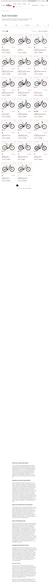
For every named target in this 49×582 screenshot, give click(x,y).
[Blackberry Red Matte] (2, 132)
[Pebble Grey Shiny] (18, 175)
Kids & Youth (27, 25)
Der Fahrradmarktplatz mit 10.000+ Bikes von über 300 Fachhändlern (11, 0)
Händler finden (43, 0)
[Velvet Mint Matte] (36, 47)
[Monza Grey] (2, 68)
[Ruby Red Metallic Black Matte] (3, 90)
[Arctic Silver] (2, 90)
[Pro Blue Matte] (34, 154)
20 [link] (29, 185)
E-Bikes (5, 25)
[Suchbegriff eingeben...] (13, 6)
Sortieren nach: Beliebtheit (42, 31)
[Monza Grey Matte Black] (18, 154)
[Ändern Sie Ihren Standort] (47, 1)
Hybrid (38, 25)
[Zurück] (2, 11)
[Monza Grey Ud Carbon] (2, 47)
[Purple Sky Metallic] (37, 111)
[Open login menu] (45, 5)
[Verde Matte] (36, 111)
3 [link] (21, 185)
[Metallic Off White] (34, 132)
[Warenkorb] (47, 5)
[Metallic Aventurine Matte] (34, 68)
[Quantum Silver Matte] (18, 111)
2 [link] (19, 185)
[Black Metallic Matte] (34, 111)
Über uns (39, 0)
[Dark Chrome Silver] (34, 90)
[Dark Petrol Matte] (34, 47)
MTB (16, 25)
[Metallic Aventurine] (18, 47)
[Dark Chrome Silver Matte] (2, 111)
